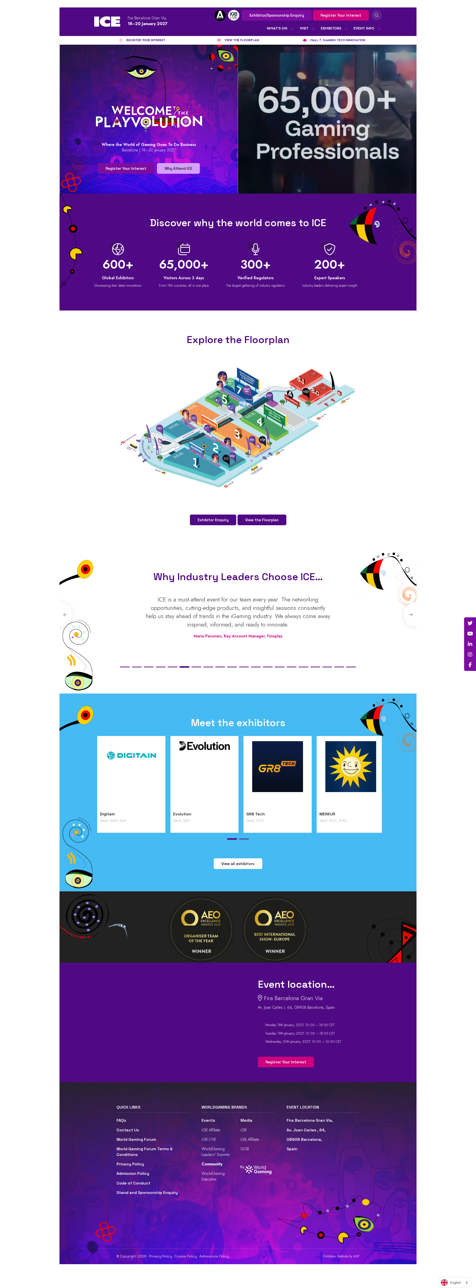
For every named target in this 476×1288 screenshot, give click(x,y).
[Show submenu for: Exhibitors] (346, 28)
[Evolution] (309, 775)
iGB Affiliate (211, 1130)
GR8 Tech (360, 814)
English (455, 1282)
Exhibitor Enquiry (213, 520)
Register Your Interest (341, 15)
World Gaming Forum (136, 1139)
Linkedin (470, 644)
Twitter (470, 623)
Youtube (470, 633)
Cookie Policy (186, 1256)
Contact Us (128, 1130)
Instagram (470, 654)
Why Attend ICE (178, 168)
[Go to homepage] (107, 21)
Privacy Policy (130, 1164)
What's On (277, 28)
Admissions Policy (214, 1256)
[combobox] (454, 1282)
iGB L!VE (209, 1139)
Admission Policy (133, 1173)
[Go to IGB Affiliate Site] (220, 15)
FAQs (121, 1120)
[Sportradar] (163, 775)
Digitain (212, 814)
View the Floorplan (262, 520)
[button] (125, 667)
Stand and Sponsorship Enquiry (147, 1192)
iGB (243, 1130)
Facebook (470, 665)
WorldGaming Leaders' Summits (216, 1151)
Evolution (287, 814)
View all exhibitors (238, 863)
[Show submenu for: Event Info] (379, 28)
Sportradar (142, 814)
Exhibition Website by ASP (341, 1256)
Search (376, 15)
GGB (244, 1149)
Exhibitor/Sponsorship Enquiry (276, 15)
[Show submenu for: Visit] (313, 28)
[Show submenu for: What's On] (292, 28)
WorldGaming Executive (213, 1176)
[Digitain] (236, 775)
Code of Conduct (133, 1183)
